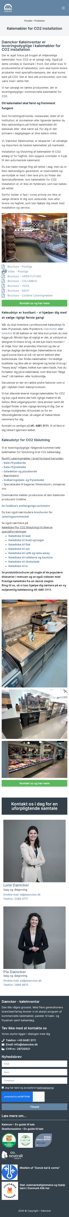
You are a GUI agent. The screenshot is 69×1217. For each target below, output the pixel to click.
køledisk (7, 333)
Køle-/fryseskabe (15, 467)
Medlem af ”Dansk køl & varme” (40, 1167)
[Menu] (63, 7)
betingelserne (45, 1087)
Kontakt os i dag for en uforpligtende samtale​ (34, 806)
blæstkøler (50, 329)
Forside (28, 20)
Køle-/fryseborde (15, 463)
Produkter (39, 20)
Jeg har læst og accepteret (29, 1087)
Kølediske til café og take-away (29, 553)
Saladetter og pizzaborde (20, 471)
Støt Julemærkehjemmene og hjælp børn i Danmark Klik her (42, 1186)
